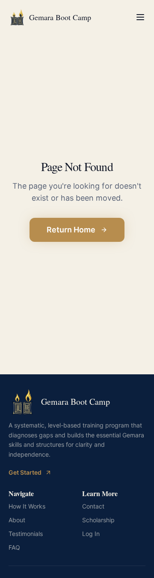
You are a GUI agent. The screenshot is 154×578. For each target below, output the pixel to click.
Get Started (25, 472)
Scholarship (98, 520)
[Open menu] (140, 17)
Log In (91, 533)
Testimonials (26, 533)
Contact (93, 506)
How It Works (27, 506)
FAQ (14, 547)
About (17, 520)
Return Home (71, 229)
